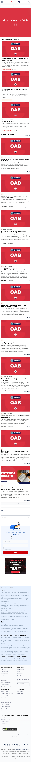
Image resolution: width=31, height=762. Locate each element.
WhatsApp (20, 673)
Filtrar (27, 135)
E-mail (19, 675)
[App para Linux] (7, 745)
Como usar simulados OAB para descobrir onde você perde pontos (15, 305)
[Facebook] (22, 745)
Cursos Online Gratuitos (6, 713)
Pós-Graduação (4, 700)
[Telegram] (27, 745)
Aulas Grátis (19, 697)
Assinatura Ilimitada (5, 691)
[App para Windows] (5, 745)
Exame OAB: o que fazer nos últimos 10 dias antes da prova (14, 196)
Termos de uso (15, 738)
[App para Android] (12, 745)
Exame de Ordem (5, 695)
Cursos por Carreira (5, 704)
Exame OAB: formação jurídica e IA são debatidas (14, 379)
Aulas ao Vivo (20, 695)
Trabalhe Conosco (5, 684)
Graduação (3, 697)
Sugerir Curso (20, 700)
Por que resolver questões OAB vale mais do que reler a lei (15, 342)
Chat (19, 671)
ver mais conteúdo (15, 503)
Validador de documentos (7, 678)
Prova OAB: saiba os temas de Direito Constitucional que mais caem (13, 232)
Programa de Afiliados (6, 682)
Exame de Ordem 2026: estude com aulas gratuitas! (15, 159)
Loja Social (3, 675)
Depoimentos (20, 691)
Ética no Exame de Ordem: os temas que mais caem (14, 451)
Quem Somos (4, 669)
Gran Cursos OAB (7, 69)
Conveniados (4, 680)
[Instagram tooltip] (17, 745)
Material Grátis (20, 693)
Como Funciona (4, 671)
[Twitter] (24, 745)
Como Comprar (4, 673)
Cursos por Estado (5, 706)
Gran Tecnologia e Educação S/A (20, 749)
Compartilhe (26, 171)
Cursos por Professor (6, 708)
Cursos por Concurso (6, 702)
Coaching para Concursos (7, 693)
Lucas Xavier (3, 171)
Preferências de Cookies (6, 686)
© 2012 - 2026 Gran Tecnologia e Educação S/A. (15, 735)
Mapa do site (15, 741)
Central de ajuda (21, 669)
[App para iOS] (9, 745)
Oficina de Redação (5, 710)
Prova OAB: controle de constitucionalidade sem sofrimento (13, 269)
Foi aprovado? (23, 684)
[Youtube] (14, 745)
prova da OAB (4, 606)
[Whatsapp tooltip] (19, 745)
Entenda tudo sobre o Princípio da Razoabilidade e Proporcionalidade (12, 488)
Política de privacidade (15, 736)
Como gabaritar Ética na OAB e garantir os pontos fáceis (15, 416)
